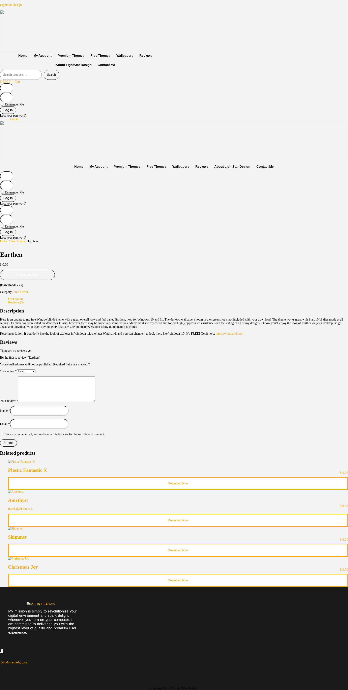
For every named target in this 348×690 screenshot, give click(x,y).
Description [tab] (15, 298)
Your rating (8, 371)
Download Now (27, 274)
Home (22, 55)
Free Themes (100, 55)
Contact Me (106, 65)
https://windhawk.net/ (229, 333)
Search (51, 74)
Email (5, 423)
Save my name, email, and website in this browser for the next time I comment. (55, 434)
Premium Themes (71, 55)
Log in (14, 119)
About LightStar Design (74, 65)
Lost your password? (13, 115)
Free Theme (18, 241)
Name (5, 410)
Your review (9, 400)
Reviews (145, 55)
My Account (42, 55)
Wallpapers (124, 55)
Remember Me (14, 104)
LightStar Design (11, 5)
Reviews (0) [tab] (16, 302)
